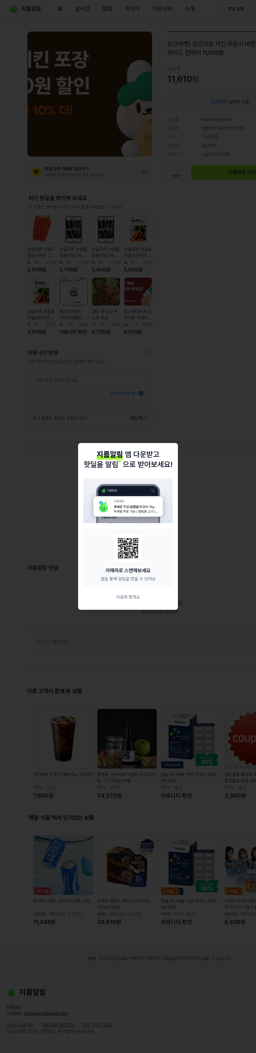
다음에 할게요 (128, 597)
